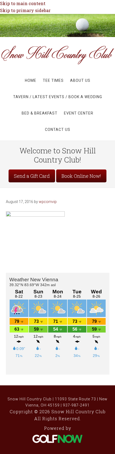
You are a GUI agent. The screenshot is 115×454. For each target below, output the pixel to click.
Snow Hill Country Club (57, 58)
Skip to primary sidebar (25, 10)
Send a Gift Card (32, 176)
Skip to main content (22, 3)
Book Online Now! (81, 176)
